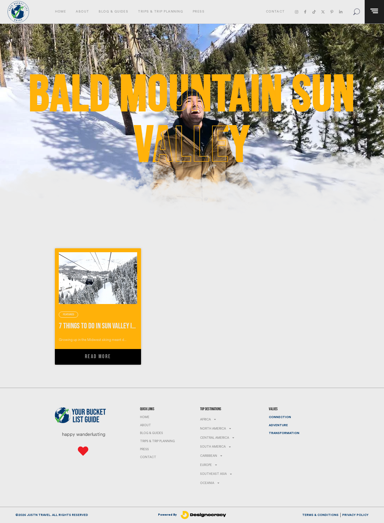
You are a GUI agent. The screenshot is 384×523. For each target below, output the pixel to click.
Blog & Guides (113, 11)
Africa (205, 419)
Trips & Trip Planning (160, 11)
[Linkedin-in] (340, 11)
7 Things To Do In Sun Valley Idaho (101, 326)
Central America (214, 437)
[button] (356, 12)
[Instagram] (296, 11)
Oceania (207, 483)
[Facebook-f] (305, 11)
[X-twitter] (323, 11)
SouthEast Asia (213, 473)
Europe (206, 464)
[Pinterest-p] (332, 11)
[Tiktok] (314, 11)
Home (60, 11)
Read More (98, 356)
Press (199, 11)
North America (213, 428)
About (82, 11)
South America (213, 446)
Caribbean (208, 455)
